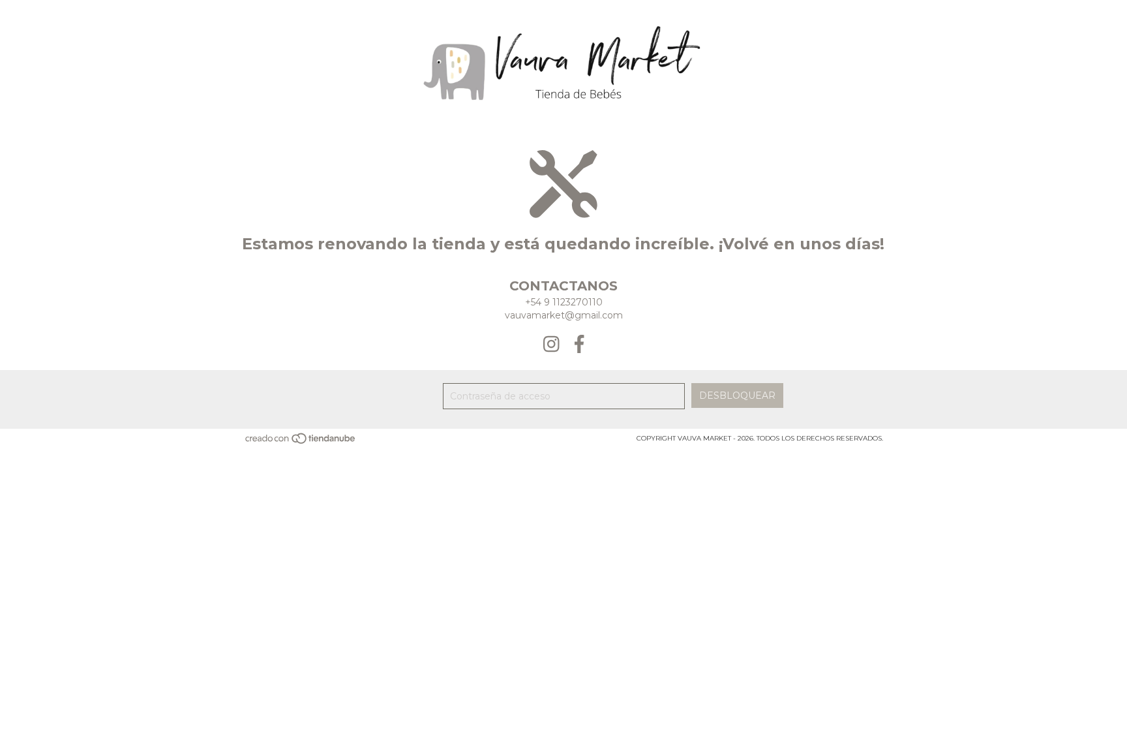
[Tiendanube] (301, 443)
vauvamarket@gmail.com (564, 315)
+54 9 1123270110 (564, 302)
